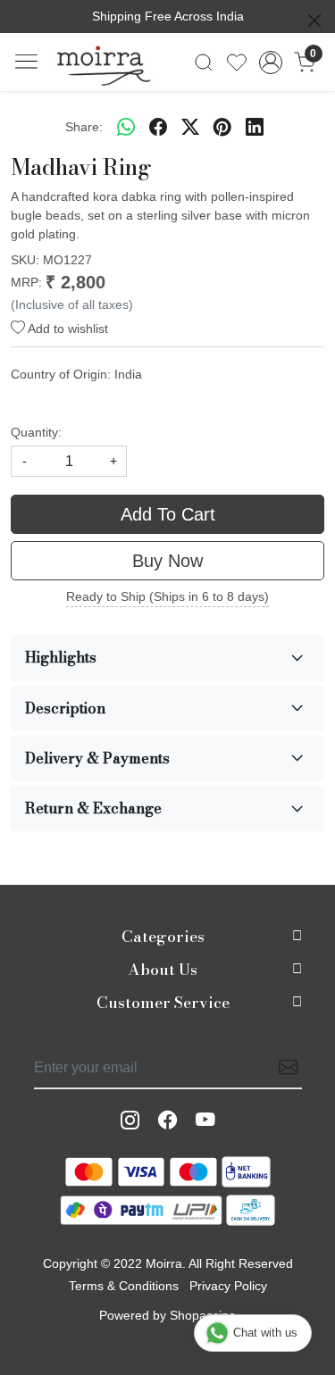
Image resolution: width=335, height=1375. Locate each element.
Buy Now (167, 561)
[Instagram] (130, 1121)
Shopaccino (203, 1315)
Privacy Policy (228, 1286)
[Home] (103, 62)
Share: (84, 127)
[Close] (314, 20)
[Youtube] (205, 1121)
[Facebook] (168, 1121)
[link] (204, 62)
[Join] (283, 1068)
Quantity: (36, 432)
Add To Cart (168, 514)
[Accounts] (270, 62)
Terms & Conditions (124, 1286)
